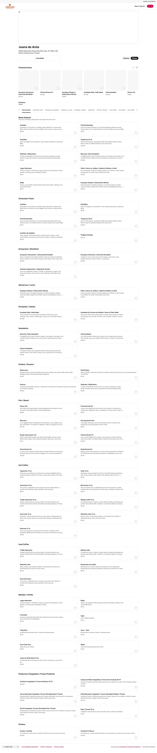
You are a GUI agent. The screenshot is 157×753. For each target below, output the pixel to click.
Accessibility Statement (30, 747)
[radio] (126, 58)
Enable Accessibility (149, 1)
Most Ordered (26, 110)
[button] (29, 84)
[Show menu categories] (19, 110)
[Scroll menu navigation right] (137, 110)
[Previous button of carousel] (133, 67)
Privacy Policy (59, 747)
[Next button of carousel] (137, 67)
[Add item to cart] (36, 88)
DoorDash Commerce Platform (130, 747)
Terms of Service (46, 747)
